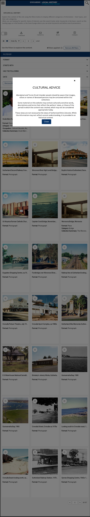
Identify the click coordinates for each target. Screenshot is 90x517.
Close (46, 122)
